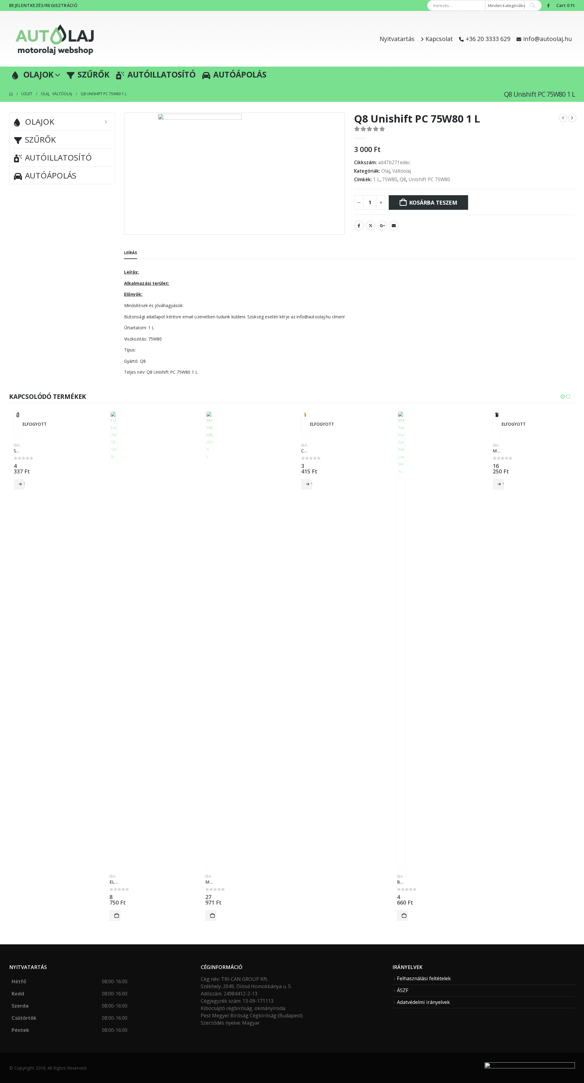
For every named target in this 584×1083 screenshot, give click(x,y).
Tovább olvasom (24, 484)
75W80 (389, 179)
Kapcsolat (439, 39)
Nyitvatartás (397, 39)
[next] (572, 118)
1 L (376, 179)
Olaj (385, 171)
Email (394, 225)
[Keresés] (532, 5)
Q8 (403, 179)
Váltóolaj (401, 171)
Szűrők (93, 74)
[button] (562, 396)
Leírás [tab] (130, 252)
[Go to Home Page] (11, 94)
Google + (382, 225)
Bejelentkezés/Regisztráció (43, 5)
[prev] (563, 118)
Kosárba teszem (433, 202)
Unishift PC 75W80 (429, 179)
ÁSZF (402, 990)
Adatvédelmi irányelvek (423, 1002)
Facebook (359, 225)
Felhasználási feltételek (424, 978)
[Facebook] (548, 5)
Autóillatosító (161, 74)
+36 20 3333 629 (488, 39)
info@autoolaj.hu (547, 39)
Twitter (370, 225)
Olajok (38, 74)
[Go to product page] (18, 414)
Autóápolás (239, 74)
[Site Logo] (54, 38)
